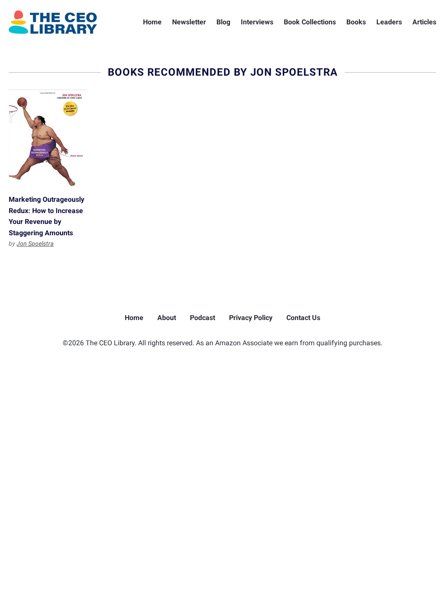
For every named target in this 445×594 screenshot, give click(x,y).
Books (356, 22)
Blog (223, 22)
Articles (424, 22)
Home (152, 22)
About (166, 318)
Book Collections (310, 22)
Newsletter (189, 22)
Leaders (389, 22)
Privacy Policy (250, 318)
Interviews (257, 22)
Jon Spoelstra (35, 243)
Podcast (202, 318)
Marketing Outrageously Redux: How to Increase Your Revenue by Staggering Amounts (47, 140)
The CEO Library (53, 22)
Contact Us (303, 318)
